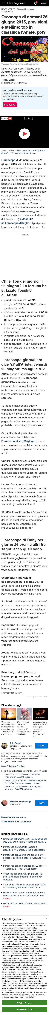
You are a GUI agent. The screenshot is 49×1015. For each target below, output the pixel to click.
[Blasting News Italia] (16, 3)
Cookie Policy (30, 997)
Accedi (44, 3)
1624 (34, 930)
